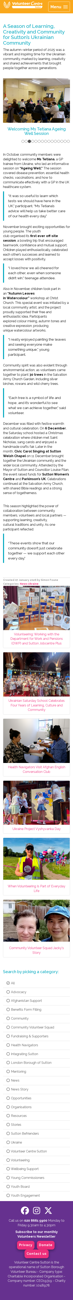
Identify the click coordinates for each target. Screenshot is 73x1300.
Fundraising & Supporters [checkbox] (29, 1036)
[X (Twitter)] (48, 1210)
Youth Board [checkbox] (20, 1187)
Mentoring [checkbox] (18, 1071)
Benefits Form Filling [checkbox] (25, 1009)
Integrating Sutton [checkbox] (24, 1054)
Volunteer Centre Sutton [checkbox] (28, 1151)
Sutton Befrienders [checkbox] (24, 1133)
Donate (46, 1245)
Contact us (37, 1254)
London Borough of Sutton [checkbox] (31, 1063)
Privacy (25, 1245)
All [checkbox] (12, 983)
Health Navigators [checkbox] (24, 1045)
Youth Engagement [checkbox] (25, 1195)
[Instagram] (36, 1210)
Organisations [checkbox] (21, 1107)
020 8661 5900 (35, 1220)
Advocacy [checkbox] (18, 992)
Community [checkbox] (19, 1018)
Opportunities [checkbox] (20, 1098)
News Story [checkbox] (19, 1089)
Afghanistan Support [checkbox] (26, 1001)
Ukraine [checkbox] (16, 1142)
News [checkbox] (14, 1080)
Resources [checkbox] (18, 1116)
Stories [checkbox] (15, 1125)
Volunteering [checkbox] (20, 1160)
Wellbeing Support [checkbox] (24, 1169)
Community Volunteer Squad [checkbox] (32, 1027)
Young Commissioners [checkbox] (27, 1178)
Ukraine (33, 583)
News (23, 583)
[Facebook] (25, 1210)
